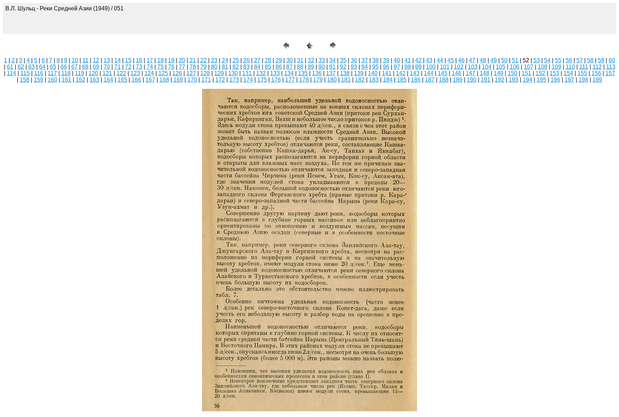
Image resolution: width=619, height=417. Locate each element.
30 (289, 60)
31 (300, 60)
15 (128, 60)
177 (290, 80)
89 (311, 67)
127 (191, 73)
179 (318, 80)
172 (220, 80)
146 (456, 73)
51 (515, 60)
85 (268, 67)
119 (79, 73)
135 (303, 73)
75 (160, 67)
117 (52, 73)
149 (498, 73)
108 (542, 67)
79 (203, 67)
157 (610, 73)
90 (321, 67)
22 (203, 60)
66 (64, 67)
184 (388, 80)
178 (304, 80)
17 (150, 60)
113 (610, 67)
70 (107, 67)
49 (493, 60)
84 (257, 67)
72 (128, 67)
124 (149, 73)
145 (442, 73)
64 (42, 67)
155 (582, 73)
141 (387, 73)
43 (429, 60)
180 (332, 80)
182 (360, 80)
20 (182, 60)
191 (485, 80)
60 (612, 60)
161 (66, 80)
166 (136, 80)
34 (332, 60)
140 (373, 73)
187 (430, 80)
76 (171, 67)
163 (94, 80)
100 (431, 67)
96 (386, 67)
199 (597, 80)
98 (407, 67)
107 (528, 67)
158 (24, 80)
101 (445, 67)
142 (401, 73)
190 (471, 80)
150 (512, 73)
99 (418, 67)
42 (418, 60)
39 (386, 60)
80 (214, 67)
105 (500, 67)
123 (135, 73)
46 (461, 60)
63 (31, 67)
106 (514, 67)
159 (38, 80)
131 (247, 73)
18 (160, 60)
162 (80, 80)
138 (345, 73)
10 (75, 60)
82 (235, 67)
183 (374, 80)
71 (117, 67)
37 (364, 60)
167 (150, 80)
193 (513, 80)
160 (52, 80)
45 (450, 60)
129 (219, 73)
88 (300, 67)
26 (246, 60)
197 (569, 80)
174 (248, 80)
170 (192, 80)
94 (364, 67)
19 (171, 60)
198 (583, 80)
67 (74, 67)
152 (540, 73)
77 (182, 67)
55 (558, 60)
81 (225, 67)
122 (121, 73)
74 (150, 67)
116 (38, 73)
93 (354, 67)
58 (590, 60)
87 (289, 67)
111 (583, 67)
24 (225, 60)
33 (321, 60)
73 (139, 67)
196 (555, 80)
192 (499, 80)
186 (416, 80)
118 (66, 73)
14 (117, 60)
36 (354, 60)
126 (177, 73)
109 (556, 67)
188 (443, 80)
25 (235, 60)
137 (331, 73)
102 (459, 67)
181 (346, 80)
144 (428, 73)
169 (178, 80)
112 (597, 67)
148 (484, 73)
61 (10, 67)
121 (107, 73)
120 (93, 73)
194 (527, 80)
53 (536, 60)
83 (246, 67)
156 (596, 73)
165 (122, 80)
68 (85, 67)
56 (569, 60)
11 (85, 60)
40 (397, 60)
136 (317, 73)
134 (289, 73)
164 (108, 80)
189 (457, 80)
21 (192, 60)
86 (278, 67)
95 (375, 67)
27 (257, 60)
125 (163, 73)
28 (268, 60)
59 (601, 60)
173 (234, 80)
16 (139, 60)
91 (332, 67)
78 (192, 67)
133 (275, 73)
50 (504, 60)
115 (25, 73)
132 (261, 73)
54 (547, 60)
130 (233, 73)
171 (206, 80)
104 (486, 67)
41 (407, 60)
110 (570, 67)
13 (107, 60)
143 (414, 73)
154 (568, 73)
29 (278, 60)
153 (554, 73)
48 (483, 60)
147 (470, 73)
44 (440, 60)
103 (473, 67)
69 (96, 67)
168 (164, 80)
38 (375, 60)
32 (311, 60)
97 (397, 67)
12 (96, 60)
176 (276, 80)
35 (343, 60)
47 (472, 60)
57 (579, 60)
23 (214, 60)
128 (205, 73)
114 (11, 73)
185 (402, 80)
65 (53, 67)
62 (21, 67)
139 (359, 73)
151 (526, 73)
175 (262, 80)
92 (343, 67)
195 (541, 80)
